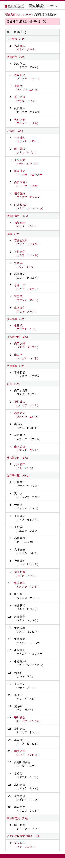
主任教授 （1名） (17, 39)
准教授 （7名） (15, 130)
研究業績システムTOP (18, 14)
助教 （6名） (14, 383)
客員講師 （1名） (17, 365)
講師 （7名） (14, 233)
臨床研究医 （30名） (19, 475)
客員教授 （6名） (17, 56)
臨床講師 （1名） (17, 318)
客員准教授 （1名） (18, 215)
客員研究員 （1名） (18, 818)
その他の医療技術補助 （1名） (24, 836)
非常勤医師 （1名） (18, 457)
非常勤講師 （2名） (18, 336)
